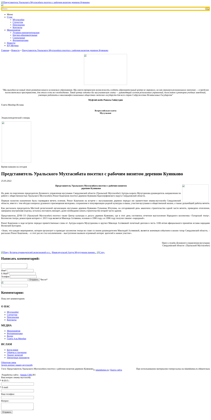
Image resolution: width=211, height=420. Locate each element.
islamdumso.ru (102, 370)
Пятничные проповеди (18, 357)
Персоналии (19, 25)
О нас (9, 17)
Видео (10, 336)
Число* (44, 279)
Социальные (19, 37)
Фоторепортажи (20, 40)
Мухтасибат (18, 19)
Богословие (12, 350)
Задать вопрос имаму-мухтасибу (17, 365)
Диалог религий (15, 355)
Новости (11, 43)
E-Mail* (5, 273)
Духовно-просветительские (26, 32)
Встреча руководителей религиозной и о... (30, 252)
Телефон (5, 276)
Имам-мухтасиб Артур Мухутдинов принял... (74, 252)
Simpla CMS (26, 375)
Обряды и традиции (17, 352)
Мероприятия (13, 30)
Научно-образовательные (25, 35)
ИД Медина (13, 45)
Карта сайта (116, 370)
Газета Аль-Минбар (16, 338)
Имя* (3, 270)
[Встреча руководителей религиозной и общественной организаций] (5, 252)
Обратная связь (8, 362)
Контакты (17, 27)
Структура (18, 22)
